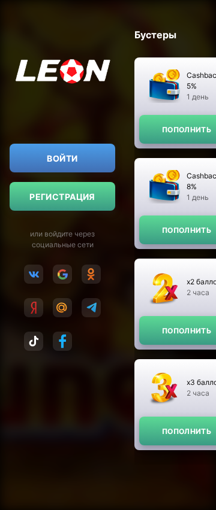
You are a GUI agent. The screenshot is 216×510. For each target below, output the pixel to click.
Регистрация (62, 197)
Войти (62, 158)
